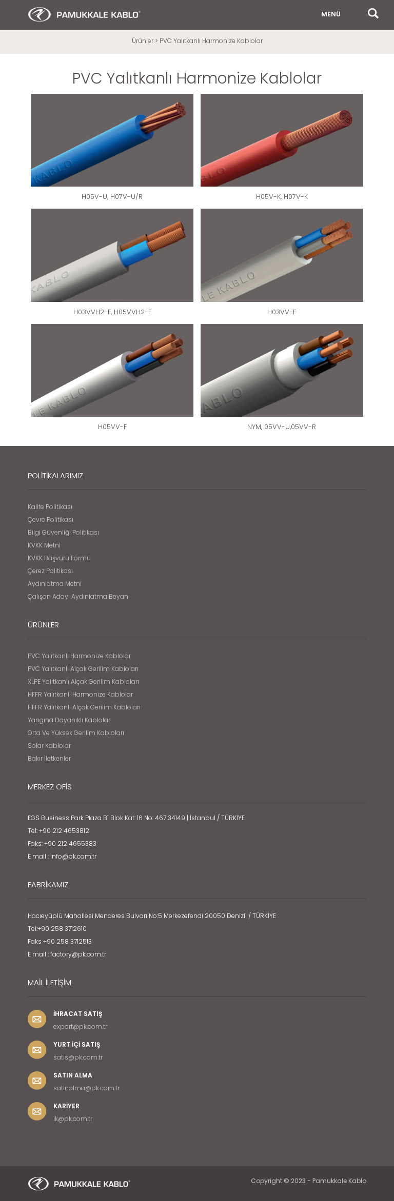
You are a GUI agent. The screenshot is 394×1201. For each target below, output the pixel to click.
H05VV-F (112, 427)
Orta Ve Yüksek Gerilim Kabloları (76, 732)
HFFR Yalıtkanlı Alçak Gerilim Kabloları (84, 707)
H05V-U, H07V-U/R (112, 196)
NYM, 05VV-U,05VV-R (281, 427)
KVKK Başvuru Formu (59, 558)
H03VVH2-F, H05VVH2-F (112, 312)
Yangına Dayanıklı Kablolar (69, 720)
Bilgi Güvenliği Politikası (63, 532)
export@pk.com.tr (80, 1026)
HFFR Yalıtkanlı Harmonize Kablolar (80, 694)
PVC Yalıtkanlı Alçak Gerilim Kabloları (83, 668)
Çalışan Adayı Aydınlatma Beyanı (79, 596)
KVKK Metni (44, 545)
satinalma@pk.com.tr (86, 1088)
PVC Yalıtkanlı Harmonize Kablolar (79, 656)
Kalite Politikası (50, 506)
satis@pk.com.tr (78, 1057)
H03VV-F (281, 312)
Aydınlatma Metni (55, 583)
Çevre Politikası (50, 519)
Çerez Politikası (50, 570)
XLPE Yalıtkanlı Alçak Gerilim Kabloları (83, 681)
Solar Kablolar (49, 745)
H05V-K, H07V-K (282, 196)
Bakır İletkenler (49, 758)
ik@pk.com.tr (72, 1118)
